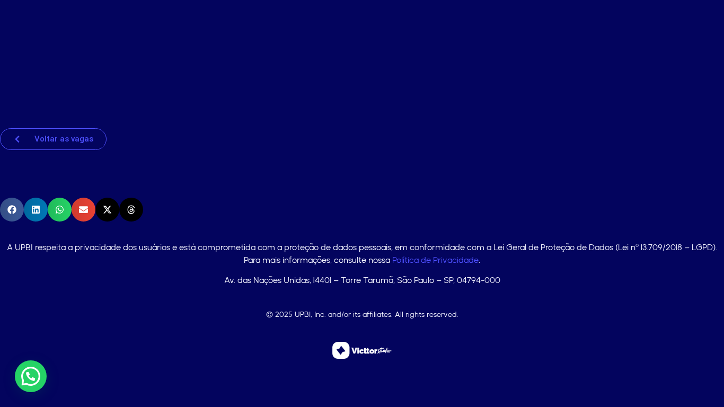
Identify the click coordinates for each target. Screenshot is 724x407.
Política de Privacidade (435, 260)
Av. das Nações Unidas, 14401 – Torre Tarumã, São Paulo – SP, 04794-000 (362, 280)
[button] (12, 210)
